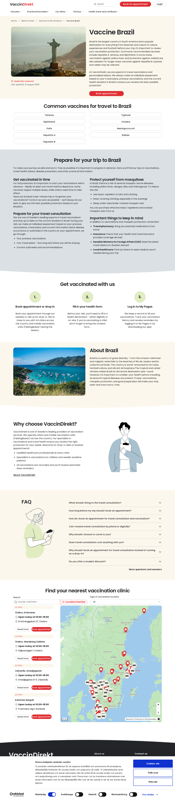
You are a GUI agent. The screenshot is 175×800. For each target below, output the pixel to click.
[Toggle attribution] (158, 719)
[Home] (21, 4)
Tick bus (77, 11)
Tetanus (49, 115)
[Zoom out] (158, 709)
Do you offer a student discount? (87, 561)
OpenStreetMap (150, 719)
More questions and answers (145, 569)
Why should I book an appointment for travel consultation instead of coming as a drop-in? (112, 552)
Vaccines (15, 11)
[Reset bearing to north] (158, 713)
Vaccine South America (50, 20)
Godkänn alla (153, 763)
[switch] (79, 794)
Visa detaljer (148, 794)
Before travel (28, 20)
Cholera (125, 121)
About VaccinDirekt (24, 475)
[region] (111, 664)
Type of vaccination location (104, 597)
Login (160, 4)
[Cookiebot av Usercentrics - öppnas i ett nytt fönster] (17, 795)
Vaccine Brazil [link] (73, 20)
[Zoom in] (158, 705)
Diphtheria (49, 121)
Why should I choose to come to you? (90, 534)
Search (16, 597)
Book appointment (106, 93)
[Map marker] (112, 672)
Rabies (125, 135)
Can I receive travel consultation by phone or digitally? (99, 526)
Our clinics (60, 11)
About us (99, 753)
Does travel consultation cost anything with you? (96, 542)
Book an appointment (135, 4)
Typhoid (125, 115)
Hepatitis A (49, 135)
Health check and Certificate (102, 11)
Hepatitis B (49, 141)
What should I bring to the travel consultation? (95, 502)
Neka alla (153, 782)
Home (14, 20)
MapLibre (129, 719)
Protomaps (138, 719)
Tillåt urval (153, 773)
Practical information (37, 11)
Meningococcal (125, 128)
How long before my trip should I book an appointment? (100, 510)
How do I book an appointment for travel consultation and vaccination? (109, 518)
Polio (49, 128)
